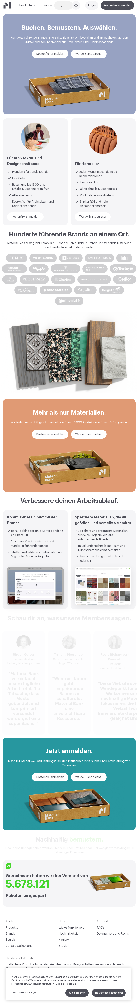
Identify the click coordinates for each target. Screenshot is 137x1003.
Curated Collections (19, 945)
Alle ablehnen (77, 993)
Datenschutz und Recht (113, 933)
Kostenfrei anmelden (117, 5)
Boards (10, 939)
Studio (63, 945)
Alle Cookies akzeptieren (109, 993)
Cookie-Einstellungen (24, 992)
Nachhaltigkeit (68, 933)
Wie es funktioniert (71, 927)
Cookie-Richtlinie (65, 984)
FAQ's (100, 927)
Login (92, 5)
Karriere (64, 939)
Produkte (25, 5)
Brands (47, 5)
